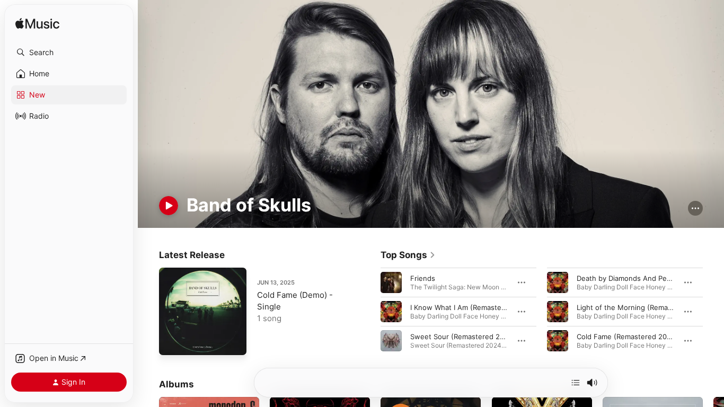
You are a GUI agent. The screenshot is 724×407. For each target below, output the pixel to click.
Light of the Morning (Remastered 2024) (644, 307)
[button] (69, 52)
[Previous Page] (370, 311)
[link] (408, 255)
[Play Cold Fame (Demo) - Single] (172, 342)
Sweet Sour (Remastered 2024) (462, 336)
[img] (37, 24)
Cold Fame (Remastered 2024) (627, 336)
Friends (422, 278)
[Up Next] (575, 382)
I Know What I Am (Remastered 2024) (472, 307)
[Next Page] (713, 311)
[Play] (168, 205)
